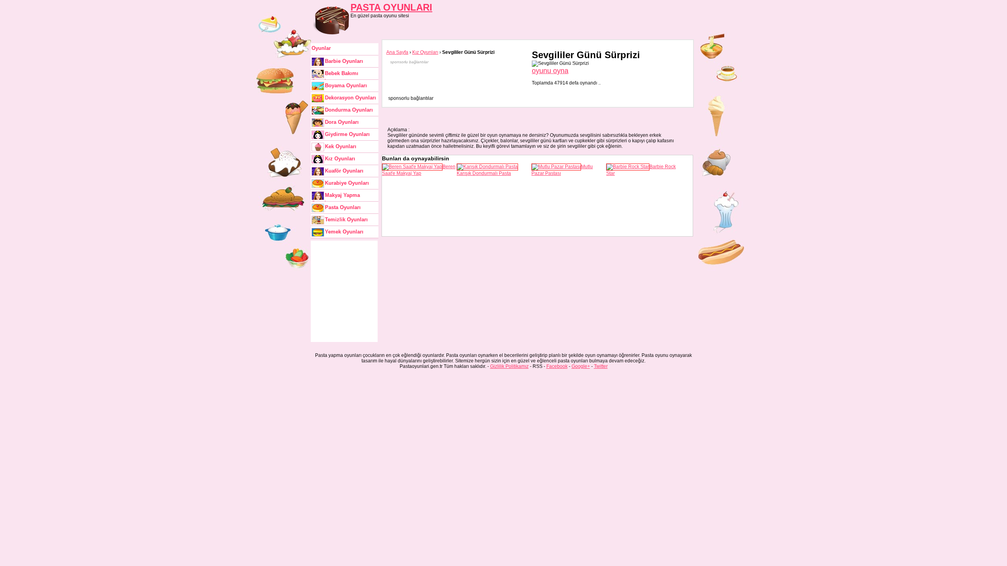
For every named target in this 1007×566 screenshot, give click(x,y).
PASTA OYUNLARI (391, 7)
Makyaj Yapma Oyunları (336, 197)
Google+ (581, 366)
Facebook (557, 366)
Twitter (601, 366)
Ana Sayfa (397, 52)
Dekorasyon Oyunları (350, 98)
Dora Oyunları (342, 122)
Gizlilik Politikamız (509, 366)
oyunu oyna (550, 71)
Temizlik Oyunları (346, 219)
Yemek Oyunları (344, 232)
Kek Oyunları (340, 146)
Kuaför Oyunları (344, 171)
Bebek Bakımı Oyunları (335, 75)
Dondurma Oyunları (349, 110)
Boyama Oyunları (346, 85)
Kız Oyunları (340, 159)
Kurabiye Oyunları (347, 183)
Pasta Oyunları (343, 207)
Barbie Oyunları (344, 61)
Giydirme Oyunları (347, 134)
